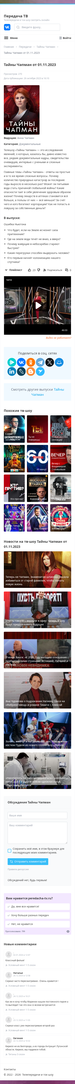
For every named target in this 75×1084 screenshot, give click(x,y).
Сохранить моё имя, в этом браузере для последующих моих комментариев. (38, 850)
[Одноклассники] (30, 362)
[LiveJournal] (21, 371)
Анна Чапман (25, 138)
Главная (9, 46)
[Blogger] (30, 371)
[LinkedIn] (11, 371)
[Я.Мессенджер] (11, 362)
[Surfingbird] (40, 371)
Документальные (30, 144)
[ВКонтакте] (21, 362)
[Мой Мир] (59, 362)
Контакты (10, 1069)
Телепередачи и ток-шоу (37, 1074)
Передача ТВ (16, 16)
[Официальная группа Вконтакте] (7, 27)
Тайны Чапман (46, 46)
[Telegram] (40, 362)
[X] (49, 362)
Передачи (25, 46)
